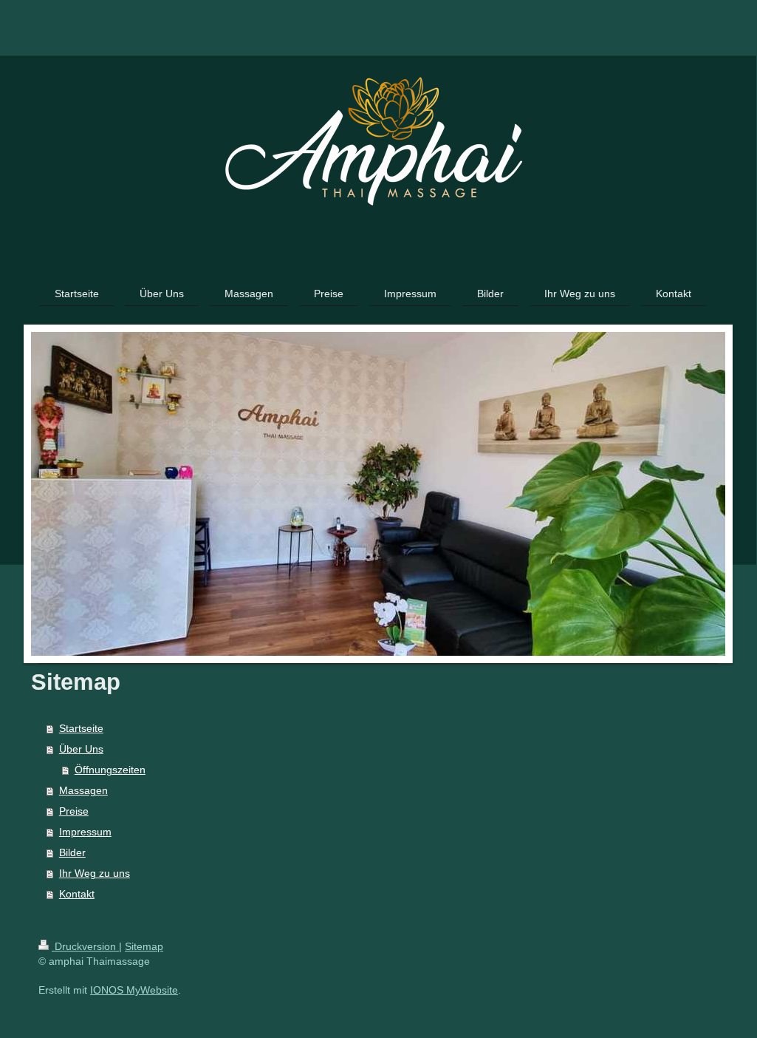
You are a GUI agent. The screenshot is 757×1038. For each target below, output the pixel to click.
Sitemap (144, 946)
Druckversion (85, 946)
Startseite (81, 728)
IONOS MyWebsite (134, 990)
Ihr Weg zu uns (94, 873)
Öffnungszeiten (110, 770)
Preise (74, 811)
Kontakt (77, 894)
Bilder (72, 852)
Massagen (83, 790)
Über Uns (81, 749)
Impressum (85, 832)
